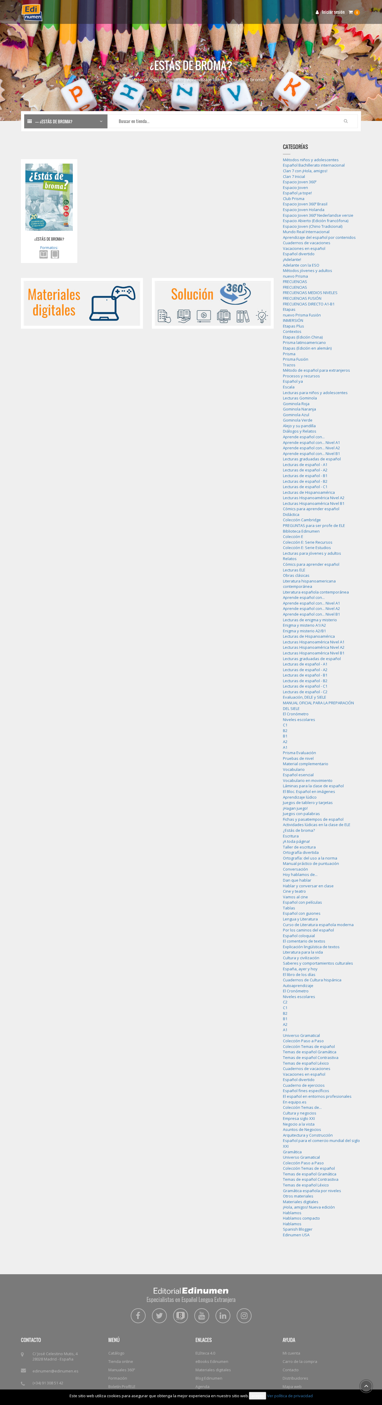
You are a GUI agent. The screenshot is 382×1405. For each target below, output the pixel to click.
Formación (117, 1378)
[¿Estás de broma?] (49, 196)
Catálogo (116, 1353)
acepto (257, 1395)
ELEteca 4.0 (205, 1353)
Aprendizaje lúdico (205, 79)
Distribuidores (295, 1378)
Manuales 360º (121, 1369)
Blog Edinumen (208, 1378)
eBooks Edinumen (211, 1361)
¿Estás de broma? (49, 239)
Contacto (291, 1369)
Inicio (121, 79)
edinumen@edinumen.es (55, 1371)
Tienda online (120, 1361)
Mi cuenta (291, 1353)
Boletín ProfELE (121, 1386)
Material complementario (157, 79)
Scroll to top (366, 1386)
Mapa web (292, 1386)
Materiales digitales (213, 1369)
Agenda (202, 1386)
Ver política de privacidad (290, 1395)
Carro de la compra (300, 1361)
